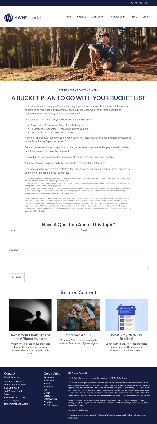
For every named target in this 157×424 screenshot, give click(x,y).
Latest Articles (50, 398)
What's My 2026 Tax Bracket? (126, 337)
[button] (81, 16)
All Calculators (50, 404)
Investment (49, 380)
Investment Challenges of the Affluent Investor (30, 337)
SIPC (76, 417)
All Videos (48, 401)
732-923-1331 (141, 2)
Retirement (49, 377)
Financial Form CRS (79, 373)
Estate (47, 383)
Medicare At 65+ (78, 335)
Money (47, 392)
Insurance (48, 386)
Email (84, 230)
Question (14, 250)
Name (12, 230)
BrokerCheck (122, 378)
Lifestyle (48, 395)
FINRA (70, 417)
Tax (45, 389)
